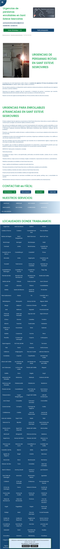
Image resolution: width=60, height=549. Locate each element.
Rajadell (31, 309)
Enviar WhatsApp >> (14, 30)
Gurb (18, 530)
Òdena (31, 285)
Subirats (44, 328)
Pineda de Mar (6, 389)
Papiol (31, 506)
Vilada (19, 295)
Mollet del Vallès (44, 275)
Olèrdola (19, 285)
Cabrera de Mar (44, 377)
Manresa (44, 454)
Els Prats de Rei (19, 343)
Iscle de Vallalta (6, 418)
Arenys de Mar (31, 301)
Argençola (31, 258)
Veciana (31, 347)
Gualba (44, 530)
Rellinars (18, 309)
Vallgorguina (19, 352)
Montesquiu (31, 242)
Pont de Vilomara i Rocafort (44, 500)
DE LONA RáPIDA (6, 211)
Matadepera (6, 301)
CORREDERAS (31, 207)
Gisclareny (31, 536)
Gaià (44, 242)
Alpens (19, 450)
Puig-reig (44, 270)
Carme (31, 333)
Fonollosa (44, 536)
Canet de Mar (6, 406)
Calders (19, 230)
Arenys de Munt (19, 438)
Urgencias (6, 226)
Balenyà (31, 377)
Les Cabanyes (6, 367)
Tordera (44, 319)
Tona (18, 464)
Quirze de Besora (19, 289)
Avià (6, 309)
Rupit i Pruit (19, 418)
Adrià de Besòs (19, 226)
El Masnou (31, 481)
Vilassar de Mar (6, 464)
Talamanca (18, 264)
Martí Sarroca (31, 236)
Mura (18, 460)
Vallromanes (44, 347)
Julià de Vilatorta (44, 352)
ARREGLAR (19, 203)
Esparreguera (6, 343)
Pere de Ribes (44, 230)
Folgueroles (6, 540)
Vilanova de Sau (31, 434)
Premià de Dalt (44, 309)
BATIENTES (44, 207)
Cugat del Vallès (31, 395)
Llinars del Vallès (6, 361)
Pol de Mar (44, 289)
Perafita (6, 337)
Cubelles (31, 319)
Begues (44, 367)
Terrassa (44, 343)
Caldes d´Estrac (6, 230)
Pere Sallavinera (6, 295)
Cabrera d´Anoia (31, 305)
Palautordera (6, 395)
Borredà (44, 305)
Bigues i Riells (44, 301)
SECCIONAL (19, 207)
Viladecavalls (19, 383)
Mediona (44, 434)
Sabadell (6, 530)
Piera (44, 333)
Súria (31, 328)
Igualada (44, 475)
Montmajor (6, 242)
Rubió (31, 418)
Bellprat (19, 305)
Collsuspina (44, 337)
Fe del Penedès (44, 512)
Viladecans (31, 383)
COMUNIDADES (44, 203)
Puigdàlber (19, 506)
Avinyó (44, 226)
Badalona (44, 383)
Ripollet (19, 422)
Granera (18, 536)
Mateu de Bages (6, 236)
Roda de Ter (6, 422)
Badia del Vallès (31, 428)
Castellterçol (19, 252)
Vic (31, 295)
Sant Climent (44, 281)
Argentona (6, 438)
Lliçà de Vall (31, 313)
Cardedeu (6, 356)
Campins (19, 406)
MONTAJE (6, 203)
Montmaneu (31, 246)
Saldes (6, 333)
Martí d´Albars (6, 470)
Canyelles (19, 401)
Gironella (6, 258)
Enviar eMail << (39, 192)
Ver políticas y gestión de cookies (30, 543)
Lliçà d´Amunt (44, 313)
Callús (44, 406)
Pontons (31, 499)
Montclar (19, 475)
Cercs (19, 487)
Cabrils (31, 454)
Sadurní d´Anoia (31, 487)
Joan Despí (6, 401)
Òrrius (44, 252)
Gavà (19, 347)
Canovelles (44, 401)
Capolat (18, 356)
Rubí (44, 418)
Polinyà (19, 281)
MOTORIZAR (31, 203)
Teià (6, 347)
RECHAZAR (26, 546)
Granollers (6, 536)
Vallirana (6, 352)
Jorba (19, 246)
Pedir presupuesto (42, 30)
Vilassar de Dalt (31, 438)
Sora (19, 373)
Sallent (31, 226)
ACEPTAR (34, 546)
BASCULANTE (6, 207)
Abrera (6, 323)
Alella (31, 450)
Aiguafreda (44, 450)
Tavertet (18, 323)
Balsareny (19, 377)
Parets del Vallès (31, 367)
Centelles (31, 464)
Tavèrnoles (31, 323)
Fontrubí (6, 246)
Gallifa (6, 373)
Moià (19, 512)
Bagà (19, 454)
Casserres (19, 333)
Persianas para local (6, 35)
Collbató (6, 481)
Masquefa (19, 301)
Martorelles (44, 428)
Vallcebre (44, 323)
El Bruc (6, 319)
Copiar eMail (53, 192)
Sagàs (31, 373)
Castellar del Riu (6, 450)
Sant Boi (31, 524)
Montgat (19, 242)
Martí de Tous (44, 236)
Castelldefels (44, 285)
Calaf (6, 285)
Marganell (19, 434)
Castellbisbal (19, 389)
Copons (31, 337)
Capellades (31, 356)
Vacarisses (19, 328)
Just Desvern (44, 470)
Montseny (44, 460)
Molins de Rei (6, 281)
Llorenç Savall (19, 470)
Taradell (6, 264)
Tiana (31, 343)
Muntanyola (31, 460)
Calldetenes (6, 412)
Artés (19, 258)
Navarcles (6, 460)
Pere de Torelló (31, 352)
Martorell (6, 434)
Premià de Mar (6, 275)
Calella (19, 412)
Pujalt (6, 506)
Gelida (6, 289)
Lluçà (44, 373)
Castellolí (31, 252)
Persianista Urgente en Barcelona (17, 35)
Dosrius (19, 319)
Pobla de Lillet (31, 281)
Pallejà (6, 512)
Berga (6, 305)
